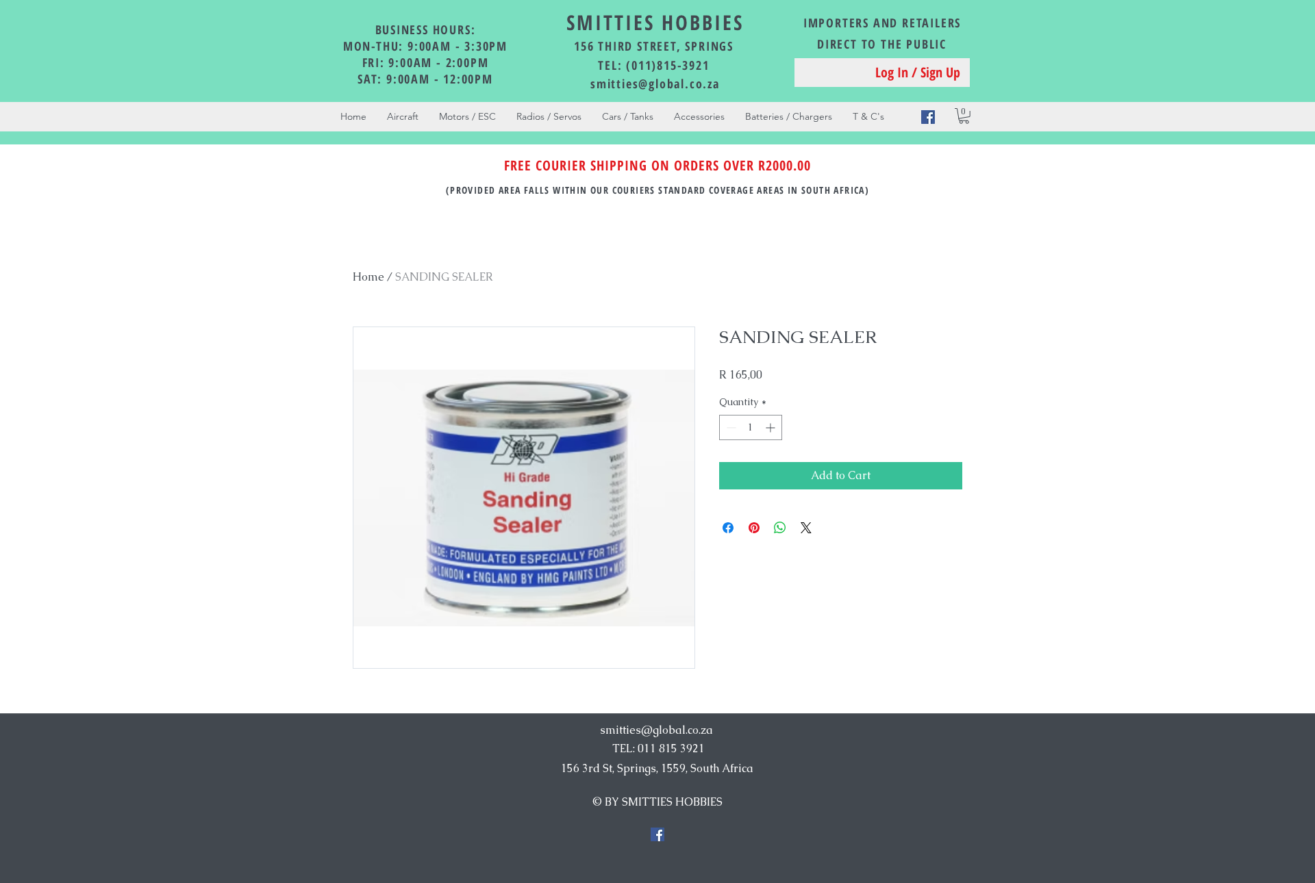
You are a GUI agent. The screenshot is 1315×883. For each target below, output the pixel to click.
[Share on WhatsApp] (780, 528)
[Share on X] (806, 528)
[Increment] (771, 427)
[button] (964, 116)
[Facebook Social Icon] (928, 117)
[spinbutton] (750, 427)
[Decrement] (729, 427)
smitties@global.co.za (655, 83)
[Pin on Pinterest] (754, 528)
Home (368, 277)
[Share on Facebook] (728, 528)
